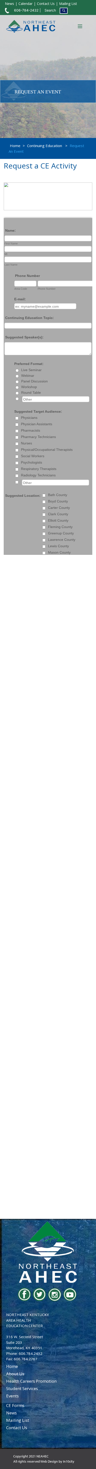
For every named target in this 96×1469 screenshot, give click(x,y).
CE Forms (15, 1405)
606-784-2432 (26, 10)
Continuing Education (44, 145)
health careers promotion (31, 1381)
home (12, 1366)
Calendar (25, 3)
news (11, 1413)
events (12, 1396)
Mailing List (68, 3)
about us (15, 1374)
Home (15, 145)
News (9, 3)
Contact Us (46, 3)
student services (22, 1388)
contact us (16, 1427)
